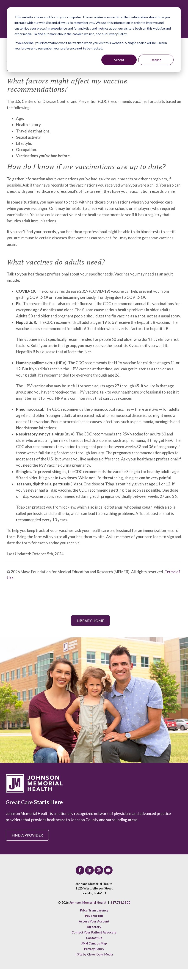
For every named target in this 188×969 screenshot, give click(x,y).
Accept (119, 60)
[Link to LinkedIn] (89, 870)
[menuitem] (94, 910)
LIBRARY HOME (90, 620)
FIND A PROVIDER (27, 835)
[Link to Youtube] (108, 870)
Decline (156, 60)
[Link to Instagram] (98, 870)
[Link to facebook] (80, 870)
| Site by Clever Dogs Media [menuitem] (94, 954)
